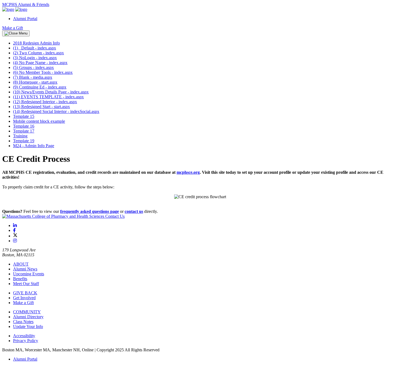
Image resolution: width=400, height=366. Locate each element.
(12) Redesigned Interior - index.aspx (45, 101)
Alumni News (25, 269)
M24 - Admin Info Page (33, 145)
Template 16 (23, 126)
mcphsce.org (188, 172)
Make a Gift (12, 28)
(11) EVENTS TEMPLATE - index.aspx (48, 96)
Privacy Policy (25, 340)
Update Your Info (28, 326)
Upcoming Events (28, 274)
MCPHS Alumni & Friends (25, 4)
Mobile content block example (39, 121)
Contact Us (115, 216)
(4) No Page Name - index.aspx (40, 62)
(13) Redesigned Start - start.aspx (41, 106)
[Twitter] (15, 236)
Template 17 (23, 131)
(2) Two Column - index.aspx (38, 53)
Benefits (20, 278)
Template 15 (23, 116)
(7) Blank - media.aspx (32, 77)
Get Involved (24, 297)
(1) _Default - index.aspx (34, 48)
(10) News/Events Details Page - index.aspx (51, 92)
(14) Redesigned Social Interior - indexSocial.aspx (56, 111)
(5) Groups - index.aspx (33, 67)
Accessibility (24, 335)
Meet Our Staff (26, 283)
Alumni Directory (28, 316)
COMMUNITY (27, 312)
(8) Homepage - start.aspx (35, 82)
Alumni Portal (25, 18)
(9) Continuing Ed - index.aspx (39, 87)
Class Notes (23, 321)
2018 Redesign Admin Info (36, 43)
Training (20, 136)
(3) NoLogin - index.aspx (35, 57)
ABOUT (21, 264)
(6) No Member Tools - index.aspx (43, 72)
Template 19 (23, 140)
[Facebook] (14, 230)
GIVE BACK (25, 293)
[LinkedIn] (15, 225)
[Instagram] (15, 240)
